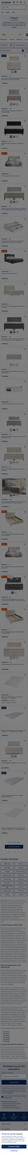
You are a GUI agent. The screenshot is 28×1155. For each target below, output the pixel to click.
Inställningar (14, 1150)
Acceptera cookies (14, 1146)
